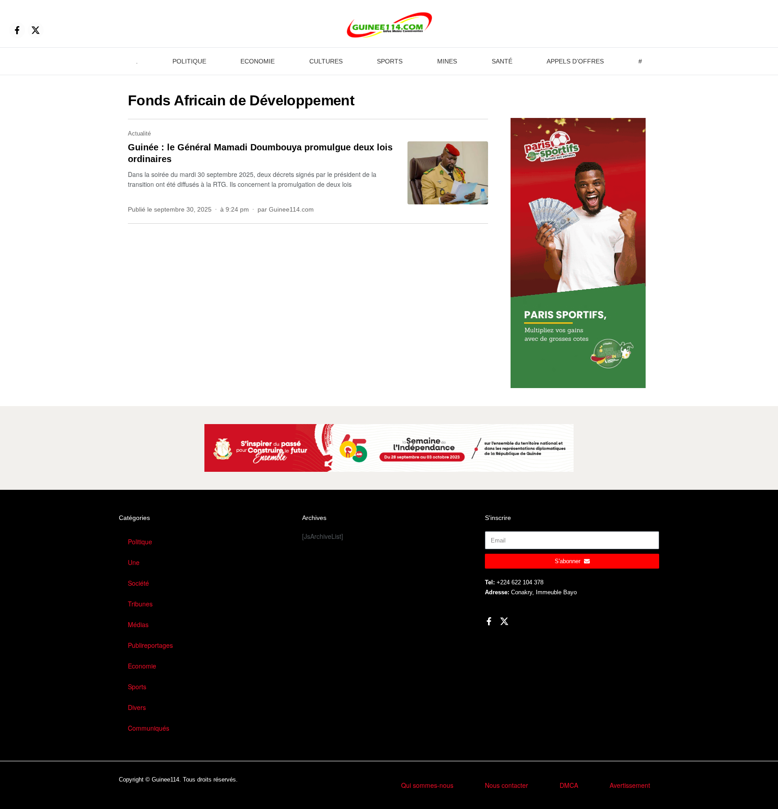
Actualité (139, 133)
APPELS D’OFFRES (575, 61)
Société (138, 583)
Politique (140, 541)
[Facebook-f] (17, 30)
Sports (137, 686)
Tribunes (140, 603)
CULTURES (326, 61)
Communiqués (148, 727)
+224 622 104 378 (520, 582)
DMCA (569, 785)
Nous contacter (506, 785)
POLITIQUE (189, 61)
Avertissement (630, 785)
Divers (137, 707)
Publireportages (150, 645)
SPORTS (390, 61)
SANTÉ (502, 61)
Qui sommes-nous (427, 785)
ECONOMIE (257, 61)
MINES (447, 61)
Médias (138, 624)
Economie (142, 665)
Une (134, 562)
